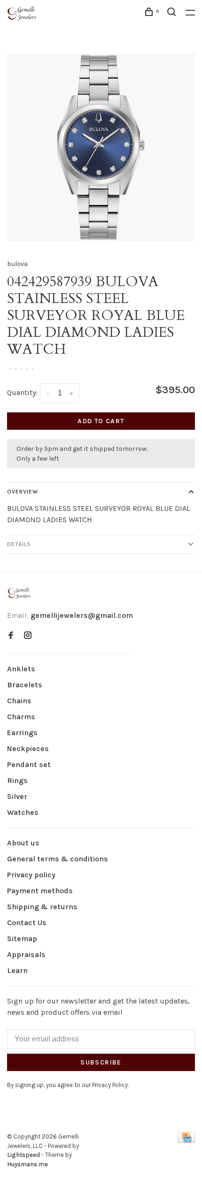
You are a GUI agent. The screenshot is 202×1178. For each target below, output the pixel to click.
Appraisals (26, 954)
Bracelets (24, 684)
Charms (21, 716)
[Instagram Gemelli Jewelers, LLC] (27, 635)
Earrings (22, 732)
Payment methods (40, 890)
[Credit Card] (186, 1140)
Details (19, 544)
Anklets (21, 668)
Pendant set (29, 764)
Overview (22, 491)
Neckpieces (28, 748)
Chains (19, 700)
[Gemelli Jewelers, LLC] (19, 593)
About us (23, 842)
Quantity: (22, 392)
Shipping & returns (42, 906)
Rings (17, 780)
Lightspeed (23, 1154)
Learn (17, 970)
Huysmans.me (27, 1164)
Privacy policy (31, 874)
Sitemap (22, 938)
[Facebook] (11, 635)
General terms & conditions (57, 858)
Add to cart (101, 421)
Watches (23, 812)
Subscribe (101, 1062)
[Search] (173, 13)
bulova (17, 264)
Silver (17, 796)
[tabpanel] (101, 147)
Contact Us (27, 922)
